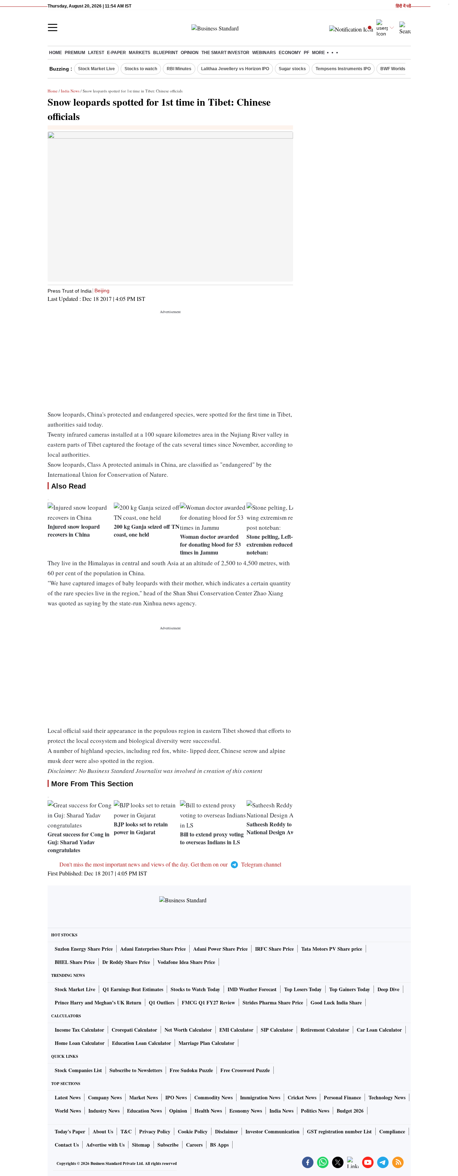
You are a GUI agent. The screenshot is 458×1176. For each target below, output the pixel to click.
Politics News (315, 1110)
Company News (105, 1097)
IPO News (176, 1097)
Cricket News (302, 1097)
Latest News (68, 1097)
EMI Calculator (236, 1029)
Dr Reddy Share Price (126, 962)
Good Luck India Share (336, 1002)
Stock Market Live (96, 68)
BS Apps (219, 1144)
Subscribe (168, 1144)
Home (55, 53)
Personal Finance (342, 1097)
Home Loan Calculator (79, 1043)
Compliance (392, 1131)
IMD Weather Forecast (252, 989)
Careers (194, 1144)
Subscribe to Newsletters (135, 1070)
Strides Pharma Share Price (273, 1002)
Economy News (245, 1110)
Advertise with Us (105, 1144)
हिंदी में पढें (403, 6)
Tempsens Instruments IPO (343, 68)
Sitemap (141, 1144)
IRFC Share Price (274, 948)
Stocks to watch (141, 68)
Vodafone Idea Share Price (186, 962)
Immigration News (260, 1097)
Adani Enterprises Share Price (153, 948)
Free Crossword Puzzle (245, 1070)
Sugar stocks (292, 68)
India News (70, 90)
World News (68, 1110)
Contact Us (67, 1144)
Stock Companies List (78, 1070)
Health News (208, 1110)
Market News (143, 1097)
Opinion (190, 53)
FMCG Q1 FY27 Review (208, 1002)
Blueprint (165, 53)
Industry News (104, 1110)
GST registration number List (339, 1131)
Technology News (387, 1097)
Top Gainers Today (349, 989)
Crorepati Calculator (134, 1029)
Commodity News (213, 1097)
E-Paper (116, 53)
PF (306, 53)
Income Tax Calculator (79, 1029)
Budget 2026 (350, 1110)
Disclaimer (226, 1131)
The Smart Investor (225, 53)
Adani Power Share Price (220, 948)
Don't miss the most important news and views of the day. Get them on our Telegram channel (170, 864)
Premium (75, 53)
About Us (103, 1131)
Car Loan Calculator (379, 1029)
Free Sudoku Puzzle (191, 1070)
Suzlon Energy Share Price (84, 948)
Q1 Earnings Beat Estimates (133, 989)
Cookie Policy (193, 1131)
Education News (144, 1110)
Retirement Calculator (325, 1029)
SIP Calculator (277, 1029)
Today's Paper (70, 1131)
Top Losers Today (303, 989)
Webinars (264, 53)
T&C (126, 1131)
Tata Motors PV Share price (331, 948)
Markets (139, 53)
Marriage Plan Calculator (206, 1043)
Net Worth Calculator (188, 1029)
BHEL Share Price (75, 962)
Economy (290, 53)
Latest (96, 53)
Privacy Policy (154, 1131)
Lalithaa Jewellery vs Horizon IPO (235, 68)
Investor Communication (272, 1131)
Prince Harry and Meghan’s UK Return (98, 1002)
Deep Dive (388, 989)
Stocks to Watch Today (195, 989)
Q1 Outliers (161, 1002)
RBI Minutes (179, 68)
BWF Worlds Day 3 (399, 68)
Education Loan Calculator (141, 1043)
